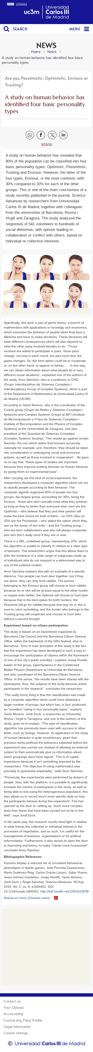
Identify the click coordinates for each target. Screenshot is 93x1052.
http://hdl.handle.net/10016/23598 (64, 891)
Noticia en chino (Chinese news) (27, 898)
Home (36, 52)
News (51, 52)
